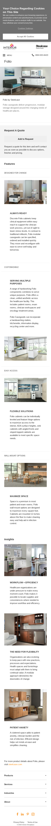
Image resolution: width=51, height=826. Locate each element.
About (7, 801)
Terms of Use (32, 822)
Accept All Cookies (25, 37)
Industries (9, 792)
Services (8, 784)
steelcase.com (15, 764)
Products (8, 775)
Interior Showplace (28, 824)
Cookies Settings (25, 28)
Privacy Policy (18, 822)
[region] (25, 21)
